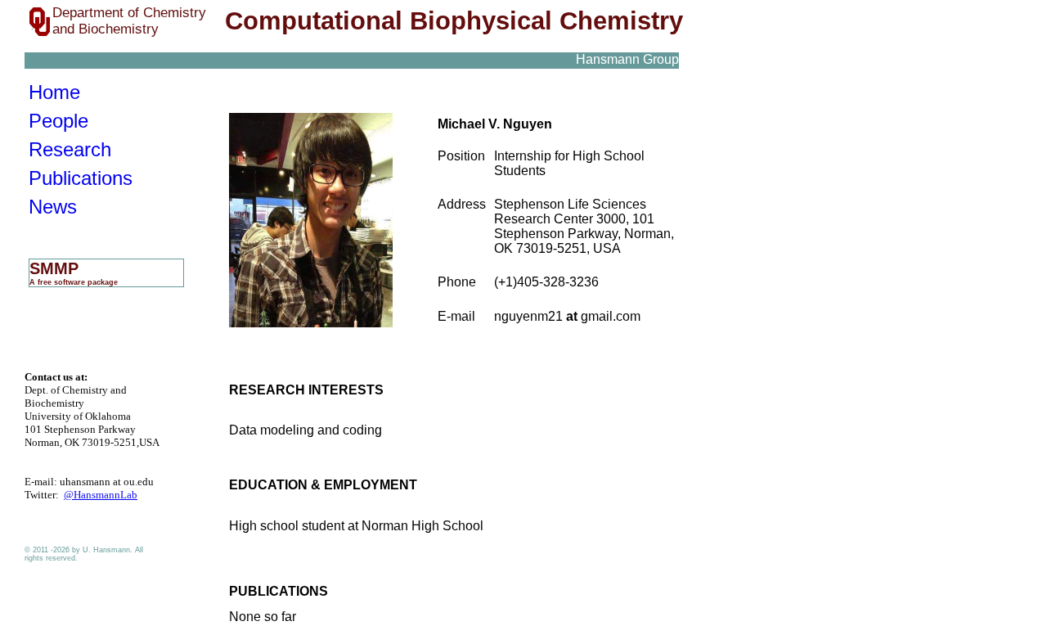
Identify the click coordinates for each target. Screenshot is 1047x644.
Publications (81, 178)
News (53, 207)
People (58, 121)
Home (54, 92)
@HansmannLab (100, 495)
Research (70, 149)
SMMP (73, 272)
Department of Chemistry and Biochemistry (129, 21)
